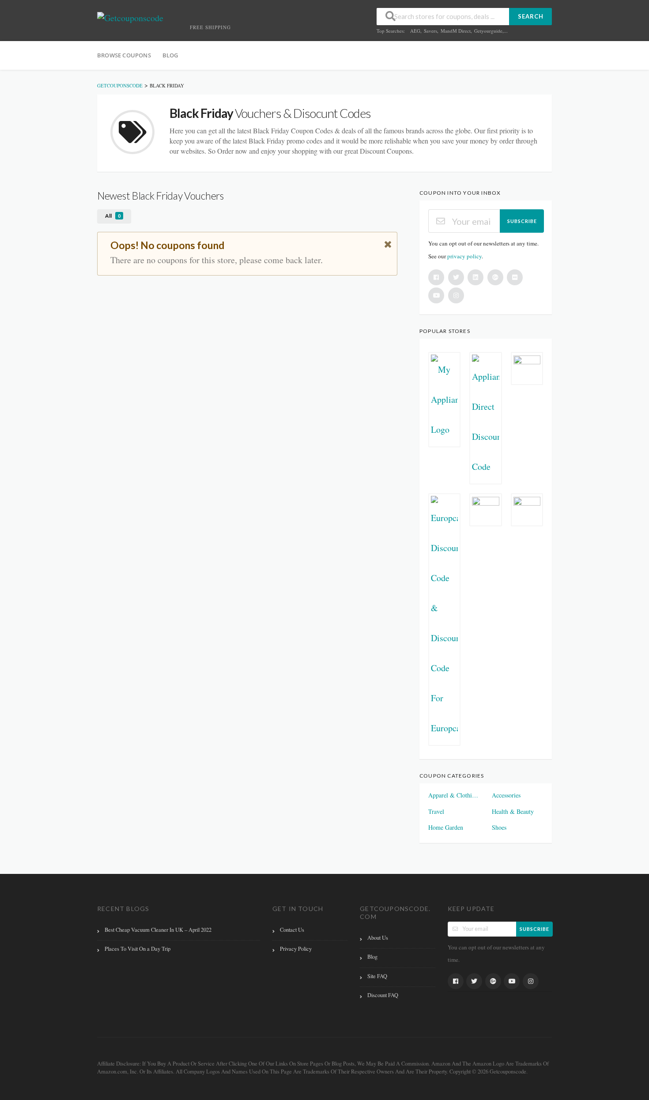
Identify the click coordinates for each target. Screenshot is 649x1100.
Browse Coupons (124, 55)
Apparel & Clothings (453, 795)
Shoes (499, 827)
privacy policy (464, 256)
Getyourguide (488, 30)
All (113, 215)
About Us (377, 937)
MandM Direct (456, 30)
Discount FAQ (382, 995)
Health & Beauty (513, 811)
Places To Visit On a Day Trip (137, 949)
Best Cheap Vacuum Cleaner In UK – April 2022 (158, 930)
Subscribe (522, 221)
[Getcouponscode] (130, 17)
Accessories (506, 795)
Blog (170, 55)
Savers (430, 30)
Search (530, 16)
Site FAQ (377, 976)
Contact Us (292, 930)
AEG (415, 30)
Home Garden (445, 827)
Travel (436, 811)
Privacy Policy (296, 949)
